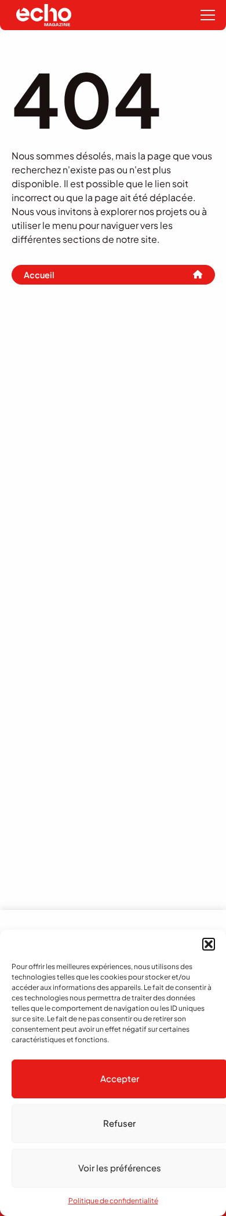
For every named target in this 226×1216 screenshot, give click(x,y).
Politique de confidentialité (113, 1200)
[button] (208, 944)
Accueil (39, 275)
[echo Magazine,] (44, 15)
